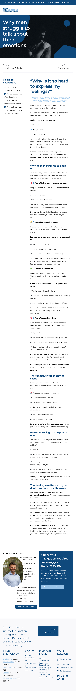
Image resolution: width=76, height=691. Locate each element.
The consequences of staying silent (13, 95)
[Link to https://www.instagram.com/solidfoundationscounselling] (62, 676)
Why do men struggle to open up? (12, 88)
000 (17, 659)
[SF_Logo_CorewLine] (10, 8)
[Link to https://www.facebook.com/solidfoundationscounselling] (58, 676)
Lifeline (6, 673)
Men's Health (8, 68)
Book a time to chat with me (42, 526)
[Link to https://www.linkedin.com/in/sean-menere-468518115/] (67, 676)
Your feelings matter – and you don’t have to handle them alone (13, 110)
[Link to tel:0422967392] (58, 679)
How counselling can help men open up (13, 102)
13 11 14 (15, 673)
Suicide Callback (10, 678)
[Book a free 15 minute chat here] (38, 2)
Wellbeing (19, 68)
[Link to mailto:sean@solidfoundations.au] (63, 679)
